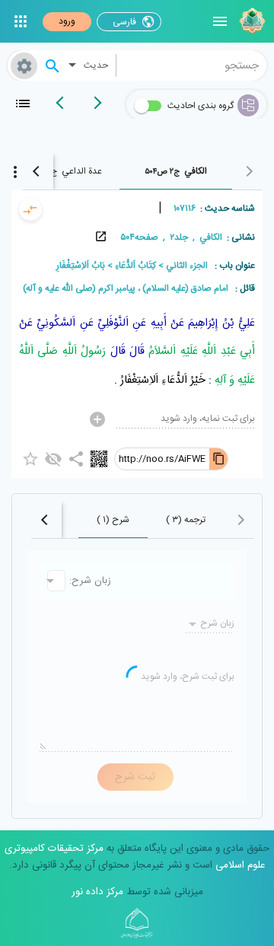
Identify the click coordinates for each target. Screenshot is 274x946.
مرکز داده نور (97, 892)
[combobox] (191, 65)
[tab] (176, 171)
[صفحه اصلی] (250, 21)
